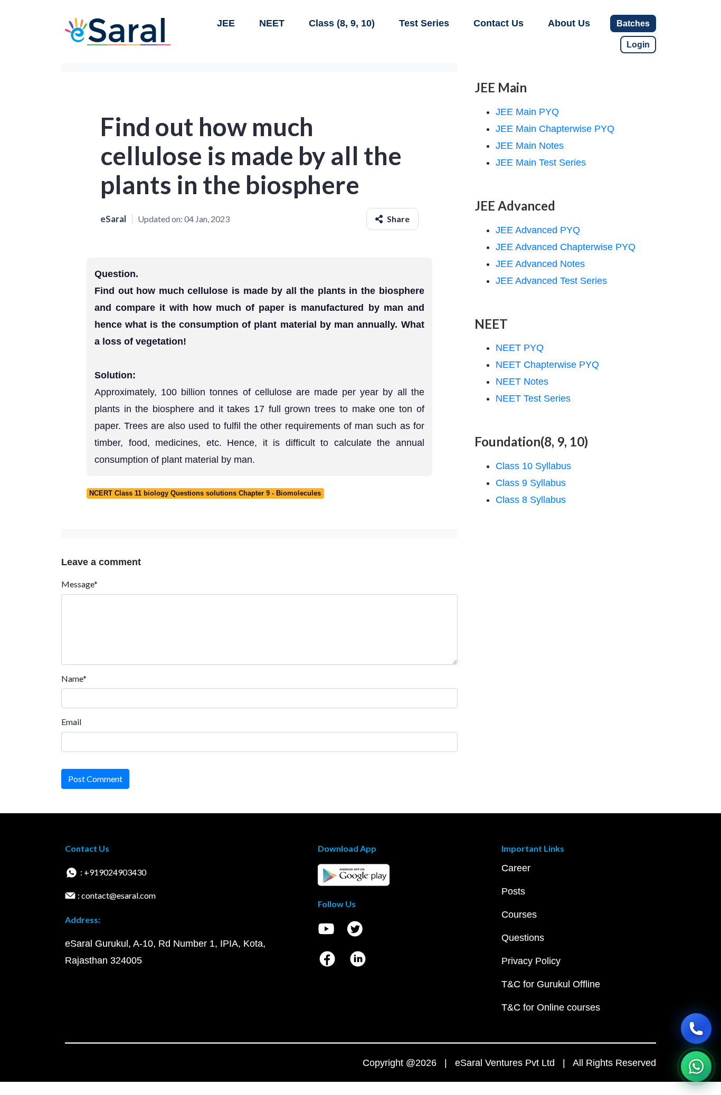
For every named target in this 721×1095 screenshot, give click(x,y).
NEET (271, 23)
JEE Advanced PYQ (538, 230)
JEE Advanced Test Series (551, 280)
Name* (74, 678)
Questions (522, 937)
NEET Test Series (533, 398)
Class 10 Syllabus (533, 466)
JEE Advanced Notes (540, 264)
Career (515, 868)
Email (71, 722)
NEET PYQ (520, 347)
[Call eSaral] (696, 1028)
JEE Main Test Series (541, 162)
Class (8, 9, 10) (342, 23)
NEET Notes (522, 381)
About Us (569, 23)
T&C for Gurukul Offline (550, 984)
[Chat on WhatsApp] (696, 1066)
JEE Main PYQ (527, 112)
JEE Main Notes (530, 145)
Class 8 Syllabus (531, 499)
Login (638, 44)
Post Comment (95, 779)
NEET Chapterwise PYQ (547, 364)
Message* (79, 584)
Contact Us (498, 23)
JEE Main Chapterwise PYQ (555, 128)
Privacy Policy (531, 961)
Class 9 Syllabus (531, 483)
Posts (513, 891)
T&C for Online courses (550, 1007)
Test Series (424, 23)
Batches (633, 23)
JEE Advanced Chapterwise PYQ (565, 247)
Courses (519, 914)
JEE (226, 23)
